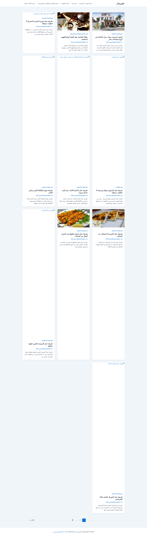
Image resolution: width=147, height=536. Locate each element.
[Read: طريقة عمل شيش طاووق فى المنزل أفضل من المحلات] (73, 218)
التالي (31, 520)
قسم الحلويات (65, 3)
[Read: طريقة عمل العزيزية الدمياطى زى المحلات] (108, 218)
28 (72, 520)
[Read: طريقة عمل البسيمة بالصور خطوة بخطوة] (38, 273)
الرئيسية (74, 3)
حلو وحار (121, 3)
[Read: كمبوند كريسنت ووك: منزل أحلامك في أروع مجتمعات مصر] (108, 21)
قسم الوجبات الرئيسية (85, 3)
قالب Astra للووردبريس (60, 532)
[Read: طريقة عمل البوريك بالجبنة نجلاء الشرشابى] (108, 426)
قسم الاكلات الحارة (29, 3)
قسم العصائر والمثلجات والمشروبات (48, 3)
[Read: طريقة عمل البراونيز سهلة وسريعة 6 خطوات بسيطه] (108, 120)
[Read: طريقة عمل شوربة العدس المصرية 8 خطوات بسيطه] (44, 13)
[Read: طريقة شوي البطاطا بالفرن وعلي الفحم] (38, 120)
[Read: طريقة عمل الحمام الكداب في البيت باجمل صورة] (73, 120)
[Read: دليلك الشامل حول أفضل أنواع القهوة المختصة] (73, 21)
